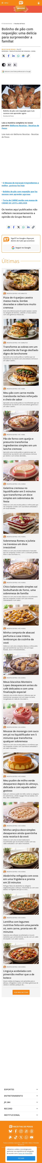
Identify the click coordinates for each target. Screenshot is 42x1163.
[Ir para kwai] (26, 1131)
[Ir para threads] (31, 1131)
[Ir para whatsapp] (26, 1137)
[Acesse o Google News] (23, 56)
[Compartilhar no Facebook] (8, 56)
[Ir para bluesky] (10, 1131)
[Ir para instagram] (21, 1131)
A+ (9, 64)
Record (8, 1108)
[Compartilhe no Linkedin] (13, 56)
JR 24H (7, 1102)
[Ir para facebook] (15, 1131)
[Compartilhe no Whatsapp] (18, 56)
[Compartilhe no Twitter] (3, 56)
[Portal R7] (21, 3)
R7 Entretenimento (7, 23)
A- (15, 64)
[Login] (38, 2)
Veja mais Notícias (21, 992)
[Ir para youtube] (31, 1137)
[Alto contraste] (4, 65)
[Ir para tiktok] (15, 1137)
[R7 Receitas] (21, 9)
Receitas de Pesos (19, 23)
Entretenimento (13, 1095)
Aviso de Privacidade (25, 1153)
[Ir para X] (21, 1137)
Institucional (12, 1115)
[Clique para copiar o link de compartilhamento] (28, 56)
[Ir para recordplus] (10, 1137)
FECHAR (21, 1158)
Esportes (9, 1089)
